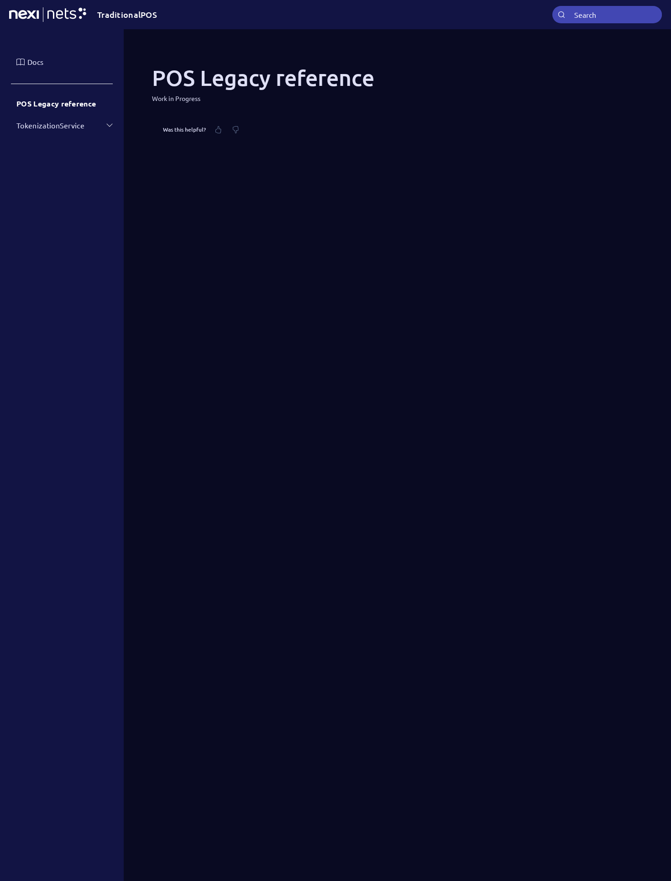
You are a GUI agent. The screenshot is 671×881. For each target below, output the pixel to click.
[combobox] (607, 15)
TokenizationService (50, 125)
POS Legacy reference (56, 103)
